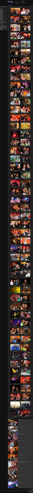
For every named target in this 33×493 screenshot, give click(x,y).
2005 (1, 18)
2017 (1, 13)
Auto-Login (2, 28)
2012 (1, 15)
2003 (1, 19)
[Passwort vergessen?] (6, 29)
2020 (1, 12)
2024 (1, 10)
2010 (1, 16)
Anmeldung (2, 24)
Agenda (2, 7)
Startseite (9, 5)
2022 (1, 11)
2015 (1, 14)
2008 (1, 17)
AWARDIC (23, 1)
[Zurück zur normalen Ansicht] (32, 5)
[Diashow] (31, 5)
